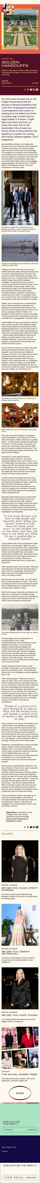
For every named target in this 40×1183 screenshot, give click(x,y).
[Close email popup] (37, 1166)
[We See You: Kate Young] (20, 994)
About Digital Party (9, 1147)
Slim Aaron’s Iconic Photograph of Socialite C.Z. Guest (17, 818)
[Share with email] (34, 90)
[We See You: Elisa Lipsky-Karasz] (20, 870)
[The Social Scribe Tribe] (20, 1054)
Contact (4, 1151)
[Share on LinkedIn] (37, 90)
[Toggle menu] (37, 8)
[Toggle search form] (34, 8)
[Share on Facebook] (28, 90)
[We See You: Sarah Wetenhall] (20, 933)
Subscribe (31, 1177)
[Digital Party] (8, 8)
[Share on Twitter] (31, 90)
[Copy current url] (24, 90)
